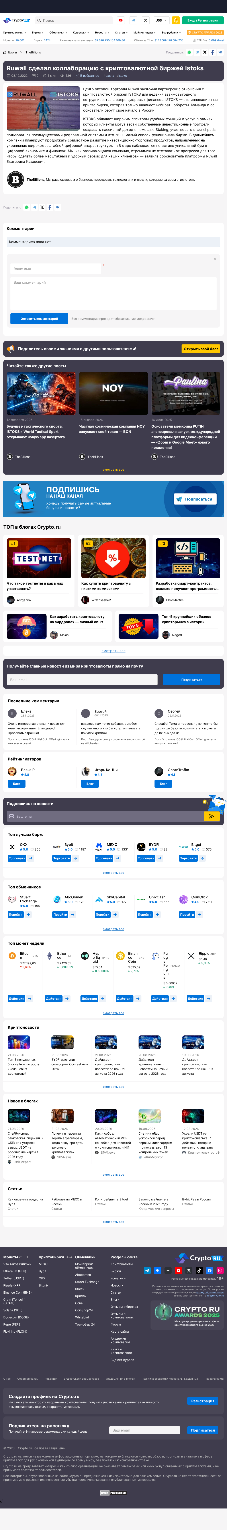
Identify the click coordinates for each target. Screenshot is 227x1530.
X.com (205, 52)
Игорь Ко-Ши (106, 770)
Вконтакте (220, 52)
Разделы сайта (124, 1257)
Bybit (69, 845)
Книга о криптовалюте (121, 1351)
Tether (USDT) (13, 1278)
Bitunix (44, 1285)
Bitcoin (24, 955)
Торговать (17, 858)
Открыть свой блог (201, 349)
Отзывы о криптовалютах (122, 1315)
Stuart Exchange (28, 899)
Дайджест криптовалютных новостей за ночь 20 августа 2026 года (154, 1066)
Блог (16, 784)
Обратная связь (27, 1378)
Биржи (36, 32)
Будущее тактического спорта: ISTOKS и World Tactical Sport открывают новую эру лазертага (36, 431)
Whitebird (82, 1317)
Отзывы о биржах (124, 1306)
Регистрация (208, 20)
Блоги (115, 1299)
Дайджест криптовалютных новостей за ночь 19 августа (197, 1066)
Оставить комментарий (39, 318)
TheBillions (36, 179)
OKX (23, 845)
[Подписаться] (212, 816)
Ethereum (61, 955)
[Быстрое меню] (176, 20)
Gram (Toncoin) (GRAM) (14, 1301)
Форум (116, 1324)
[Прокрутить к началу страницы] (217, 1502)
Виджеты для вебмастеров (81, 1378)
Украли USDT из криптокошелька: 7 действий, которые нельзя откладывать (197, 1140)
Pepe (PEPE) (12, 1324)
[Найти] (39, 20)
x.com (146, 20)
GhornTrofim (178, 770)
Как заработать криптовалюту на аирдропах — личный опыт (77, 619)
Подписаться (198, 499)
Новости (100, 32)
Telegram (133, 20)
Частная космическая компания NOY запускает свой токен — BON (112, 429)
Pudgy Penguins (166, 965)
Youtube (121, 20)
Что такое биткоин (17, 1264)
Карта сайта (120, 1331)
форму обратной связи (210, 1292)
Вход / (192, 20)
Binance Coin (133, 957)
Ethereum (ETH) (14, 1271)
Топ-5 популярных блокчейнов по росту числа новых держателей (24, 1066)
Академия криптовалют (120, 1340)
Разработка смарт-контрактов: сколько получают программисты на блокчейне (186, 586)
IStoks (122, 75)
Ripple (204, 953)
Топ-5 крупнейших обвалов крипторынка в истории (186, 619)
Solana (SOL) (12, 1310)
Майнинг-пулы (143, 32)
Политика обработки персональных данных (170, 1378)
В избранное (89, 75)
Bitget (196, 845)
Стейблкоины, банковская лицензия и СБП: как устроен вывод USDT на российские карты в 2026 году (25, 1145)
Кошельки (79, 32)
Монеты (10, 1257)
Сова (79, 1303)
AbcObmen (74, 897)
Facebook (212, 52)
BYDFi (154, 845)
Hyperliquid (96, 957)
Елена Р (28, 770)
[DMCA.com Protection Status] (113, 1493)
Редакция (51, 1378)
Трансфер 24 (85, 1324)
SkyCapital (116, 897)
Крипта (80, 1296)
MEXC (112, 845)
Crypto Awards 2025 (207, 32)
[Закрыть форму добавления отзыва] (215, 259)
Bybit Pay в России (196, 1199)
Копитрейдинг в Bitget (111, 1199)
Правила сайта (214, 1378)
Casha (110, 75)
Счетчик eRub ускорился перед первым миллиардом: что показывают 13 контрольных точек (155, 1142)
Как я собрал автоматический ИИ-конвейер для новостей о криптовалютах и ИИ (113, 1140)
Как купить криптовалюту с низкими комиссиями (106, 586)
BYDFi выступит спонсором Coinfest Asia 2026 (69, 1064)
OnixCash (157, 897)
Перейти (16, 914)
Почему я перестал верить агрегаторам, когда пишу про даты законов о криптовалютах (67, 1142)
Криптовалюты (13, 32)
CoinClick (199, 897)
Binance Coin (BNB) (17, 1292)
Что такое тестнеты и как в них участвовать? (35, 586)
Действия (16, 998)
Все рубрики (170, 32)
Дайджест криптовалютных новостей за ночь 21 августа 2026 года (110, 1066)
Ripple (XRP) (12, 1285)
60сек (79, 1289)
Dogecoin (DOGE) (16, 1317)
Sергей (100, 711)
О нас (7, 1378)
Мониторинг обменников (84, 1265)
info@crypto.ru (215, 1295)
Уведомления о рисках (120, 1378)
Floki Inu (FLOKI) (15, 1331)
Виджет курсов (122, 1360)
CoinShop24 (84, 1310)
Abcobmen (83, 1275)
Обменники (56, 32)
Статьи (120, 32)
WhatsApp (189, 52)
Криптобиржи (51, 1257)
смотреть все (113, 469)
